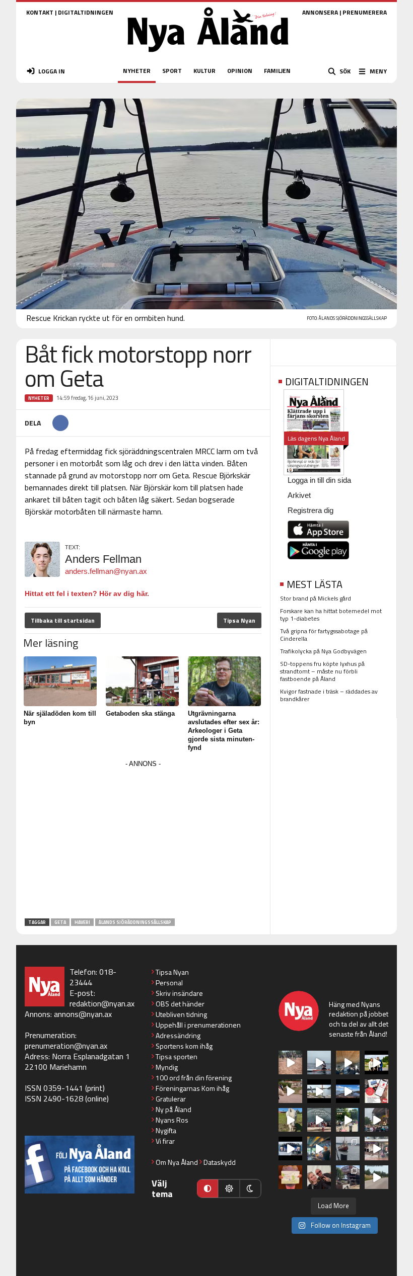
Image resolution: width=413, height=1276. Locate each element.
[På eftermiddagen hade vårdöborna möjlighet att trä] (376, 1062)
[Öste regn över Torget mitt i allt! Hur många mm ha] (376, 1148)
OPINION (239, 70)
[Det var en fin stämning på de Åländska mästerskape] (290, 1062)
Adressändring (178, 1035)
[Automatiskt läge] (207, 1188)
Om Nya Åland (177, 1162)
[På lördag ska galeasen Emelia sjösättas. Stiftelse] (348, 1177)
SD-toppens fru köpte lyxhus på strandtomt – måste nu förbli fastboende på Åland (322, 671)
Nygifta (166, 1130)
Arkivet (299, 495)
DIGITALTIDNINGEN (85, 12)
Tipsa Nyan (239, 620)
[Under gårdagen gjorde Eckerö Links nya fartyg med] (348, 1091)
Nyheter (38, 398)
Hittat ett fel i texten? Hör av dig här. (87, 593)
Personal (169, 982)
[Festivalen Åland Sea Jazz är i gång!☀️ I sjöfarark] (348, 1062)
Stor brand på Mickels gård (315, 598)
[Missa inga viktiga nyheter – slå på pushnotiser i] (376, 1091)
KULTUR (204, 70)
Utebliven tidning (181, 1014)
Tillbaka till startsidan (63, 620)
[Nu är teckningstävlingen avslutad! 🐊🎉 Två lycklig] (290, 1177)
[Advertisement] (143, 841)
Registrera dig (310, 510)
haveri (82, 922)
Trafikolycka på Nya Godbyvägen (323, 651)
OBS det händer (180, 1003)
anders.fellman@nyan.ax (106, 571)
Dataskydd (219, 1162)
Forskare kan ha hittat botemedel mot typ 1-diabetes (331, 614)
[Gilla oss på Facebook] (79, 1165)
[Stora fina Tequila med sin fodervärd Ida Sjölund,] (290, 1120)
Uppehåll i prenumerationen (198, 1024)
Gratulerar (171, 1098)
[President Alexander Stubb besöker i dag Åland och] (290, 1091)
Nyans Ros (172, 1120)
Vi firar (165, 1141)
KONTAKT (39, 12)
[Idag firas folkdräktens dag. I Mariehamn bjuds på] (319, 1120)
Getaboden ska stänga (140, 713)
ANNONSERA (320, 12)
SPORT (172, 70)
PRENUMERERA (364, 12)
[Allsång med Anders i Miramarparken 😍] (290, 1148)
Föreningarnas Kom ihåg (192, 1088)
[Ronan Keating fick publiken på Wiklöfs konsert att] (376, 1120)
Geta (60, 922)
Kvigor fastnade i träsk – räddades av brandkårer (329, 695)
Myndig (167, 1067)
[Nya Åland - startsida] (208, 55)
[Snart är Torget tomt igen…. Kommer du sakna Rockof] (348, 1120)
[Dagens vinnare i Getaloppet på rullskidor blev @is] (376, 1177)
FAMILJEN (277, 70)
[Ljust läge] (228, 1188)
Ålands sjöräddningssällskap (135, 922)
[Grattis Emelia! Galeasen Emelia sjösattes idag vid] (348, 1148)
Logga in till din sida (319, 480)
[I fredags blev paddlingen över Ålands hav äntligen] (319, 1062)
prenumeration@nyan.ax (66, 1046)
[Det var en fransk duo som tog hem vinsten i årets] (319, 1091)
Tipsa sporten (176, 1056)
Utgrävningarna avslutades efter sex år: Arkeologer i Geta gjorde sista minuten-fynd (223, 730)
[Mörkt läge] (250, 1188)
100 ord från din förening (194, 1077)
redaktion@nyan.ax (102, 1003)
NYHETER (137, 70)
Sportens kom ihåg (184, 1046)
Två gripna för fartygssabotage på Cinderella (324, 634)
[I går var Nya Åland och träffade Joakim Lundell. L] (319, 1177)
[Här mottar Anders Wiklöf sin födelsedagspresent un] (319, 1148)
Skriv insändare (179, 993)
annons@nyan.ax (83, 1014)
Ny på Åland (173, 1109)
